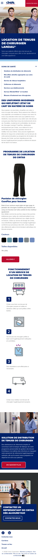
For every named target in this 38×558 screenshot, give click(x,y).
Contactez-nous (31, 3)
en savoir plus (16, 466)
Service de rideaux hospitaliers (15, 81)
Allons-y (12, 260)
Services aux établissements (14, 88)
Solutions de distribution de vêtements (17, 71)
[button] (2, 3)
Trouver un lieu (7, 544)
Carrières (5, 540)
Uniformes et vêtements (12, 84)
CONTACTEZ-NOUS (12, 518)
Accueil (4, 548)
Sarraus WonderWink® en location (16, 92)
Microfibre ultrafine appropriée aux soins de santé (18, 76)
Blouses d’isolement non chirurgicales (17, 95)
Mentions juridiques (26, 552)
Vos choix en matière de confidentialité (24, 554)
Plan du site (16, 553)
